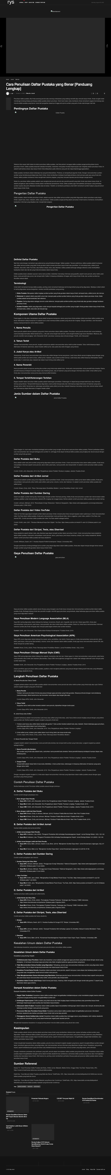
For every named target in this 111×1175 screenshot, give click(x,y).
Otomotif (10, 1111)
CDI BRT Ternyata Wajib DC (65, 1098)
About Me (31, 2)
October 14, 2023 (20, 93)
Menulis (17, 79)
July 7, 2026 (35, 1148)
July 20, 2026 (61, 1100)
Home (7, 79)
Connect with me (40, 2)
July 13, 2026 (10, 1130)
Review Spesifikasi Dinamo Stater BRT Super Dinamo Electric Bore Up (16, 1116)
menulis (30, 1086)
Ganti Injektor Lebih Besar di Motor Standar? (17, 1127)
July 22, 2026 (35, 1100)
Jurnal (21, 2)
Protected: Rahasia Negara (39, 1098)
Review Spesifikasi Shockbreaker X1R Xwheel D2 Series (92, 1099)
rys (12, 93)
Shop (26, 2)
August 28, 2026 (11, 1121)
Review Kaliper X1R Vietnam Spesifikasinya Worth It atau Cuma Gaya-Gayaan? (42, 1144)
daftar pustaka (22, 1086)
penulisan (37, 1086)
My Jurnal (12, 1169)
